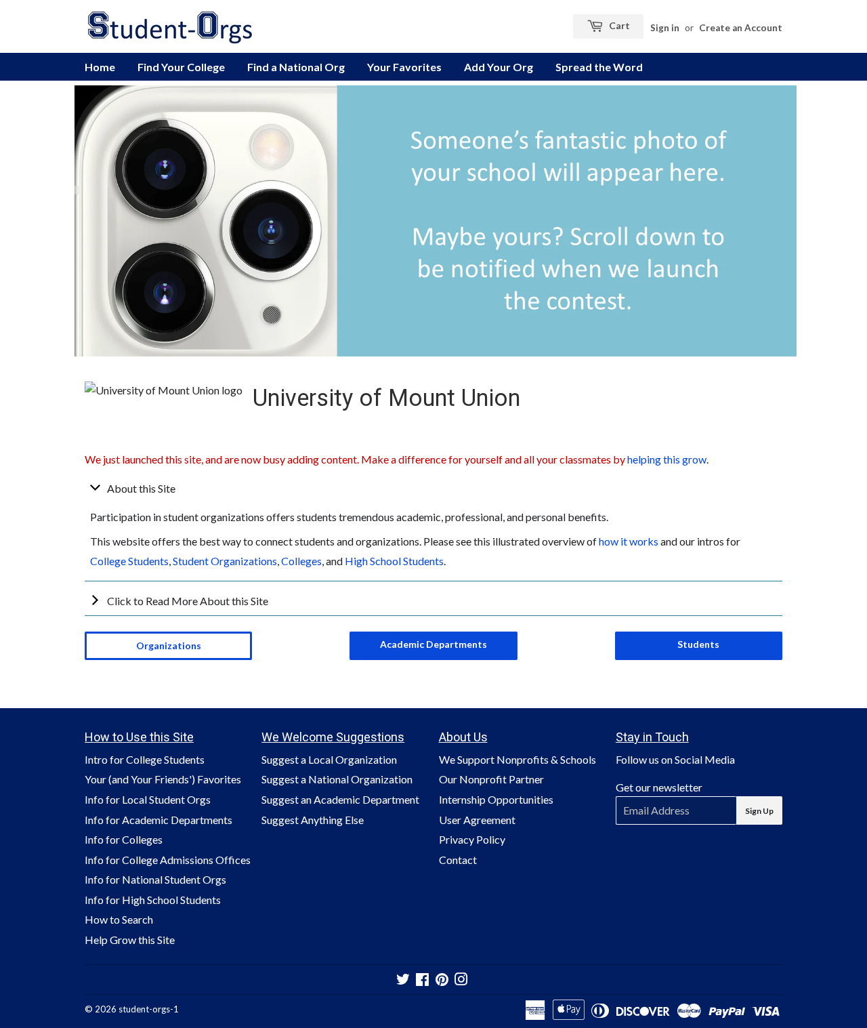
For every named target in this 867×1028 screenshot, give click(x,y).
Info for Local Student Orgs (148, 799)
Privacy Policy (472, 839)
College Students (129, 560)
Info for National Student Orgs (155, 879)
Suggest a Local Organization (329, 759)
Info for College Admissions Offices (168, 859)
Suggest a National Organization (337, 779)
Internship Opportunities (496, 799)
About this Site (141, 488)
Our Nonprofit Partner (491, 779)
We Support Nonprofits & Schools (517, 759)
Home (100, 66)
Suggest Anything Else (312, 819)
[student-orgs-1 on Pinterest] (442, 980)
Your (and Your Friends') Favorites (163, 779)
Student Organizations (225, 560)
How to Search (119, 919)
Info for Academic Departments (158, 819)
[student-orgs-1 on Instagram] (461, 980)
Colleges (301, 560)
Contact (458, 859)
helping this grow (666, 459)
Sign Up (759, 811)
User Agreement (477, 819)
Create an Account (740, 27)
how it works (628, 541)
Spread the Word (599, 66)
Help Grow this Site (130, 939)
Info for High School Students (153, 899)
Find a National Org (296, 66)
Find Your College (181, 66)
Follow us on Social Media (675, 759)
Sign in (664, 27)
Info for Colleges (124, 839)
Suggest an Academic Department (340, 799)
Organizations (168, 645)
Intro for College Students (145, 759)
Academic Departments (433, 644)
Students (698, 644)
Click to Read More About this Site (187, 600)
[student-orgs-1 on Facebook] (422, 980)
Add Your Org (498, 66)
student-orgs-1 (149, 1009)
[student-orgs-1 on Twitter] (403, 980)
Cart (618, 25)
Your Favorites (404, 66)
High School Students (394, 560)
